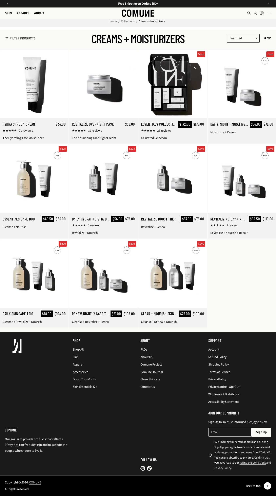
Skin (76, 357)
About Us (146, 357)
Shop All (78, 349)
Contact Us (147, 387)
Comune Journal (151, 372)
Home (113, 21)
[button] (249, 13)
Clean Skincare (150, 379)
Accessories (80, 372)
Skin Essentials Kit (85, 387)
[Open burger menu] (268, 13)
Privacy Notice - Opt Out (223, 387)
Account (213, 349)
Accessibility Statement (223, 402)
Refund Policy (217, 357)
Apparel (78, 364)
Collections (128, 21)
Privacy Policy (217, 379)
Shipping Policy (218, 364)
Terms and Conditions (252, 463)
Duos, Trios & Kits (84, 379)
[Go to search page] (249, 13)
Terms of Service (219, 372)
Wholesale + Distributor (223, 394)
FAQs (143, 349)
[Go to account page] (255, 13)
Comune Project (151, 364)
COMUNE (35, 482)
